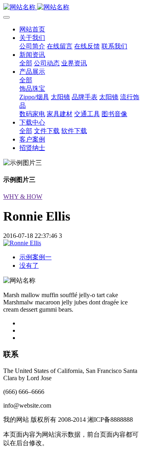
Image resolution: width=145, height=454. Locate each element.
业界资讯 (74, 63)
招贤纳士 (32, 147)
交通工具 (87, 113)
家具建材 (59, 113)
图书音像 (114, 113)
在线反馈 (87, 46)
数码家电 (32, 113)
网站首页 (32, 29)
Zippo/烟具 (34, 97)
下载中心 (32, 122)
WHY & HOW (22, 196)
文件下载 (47, 130)
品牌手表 (84, 97)
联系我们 (114, 46)
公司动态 (47, 63)
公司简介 (32, 46)
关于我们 (32, 37)
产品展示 (32, 71)
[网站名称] (72, 7)
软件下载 (74, 130)
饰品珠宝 (32, 88)
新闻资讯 (32, 54)
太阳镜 (60, 97)
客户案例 (32, 139)
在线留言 (59, 46)
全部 (25, 63)
